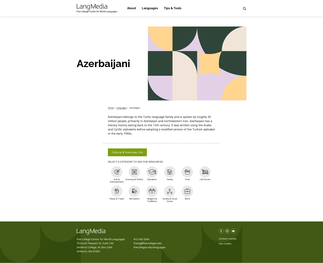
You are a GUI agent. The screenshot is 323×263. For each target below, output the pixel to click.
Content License (227, 238)
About (131, 8)
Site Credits (225, 243)
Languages (150, 8)
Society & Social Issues (170, 199)
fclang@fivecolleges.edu (147, 243)
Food (187, 179)
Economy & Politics (134, 179)
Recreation (134, 198)
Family (170, 179)
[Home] (97, 8)
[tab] (127, 152)
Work (187, 198)
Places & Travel (117, 198)
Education (152, 179)
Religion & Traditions (152, 199)
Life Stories (205, 179)
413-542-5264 (141, 239)
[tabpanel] (161, 183)
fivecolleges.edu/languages (149, 247)
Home (111, 107)
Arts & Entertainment (117, 180)
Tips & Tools (172, 8)
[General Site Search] (244, 8)
